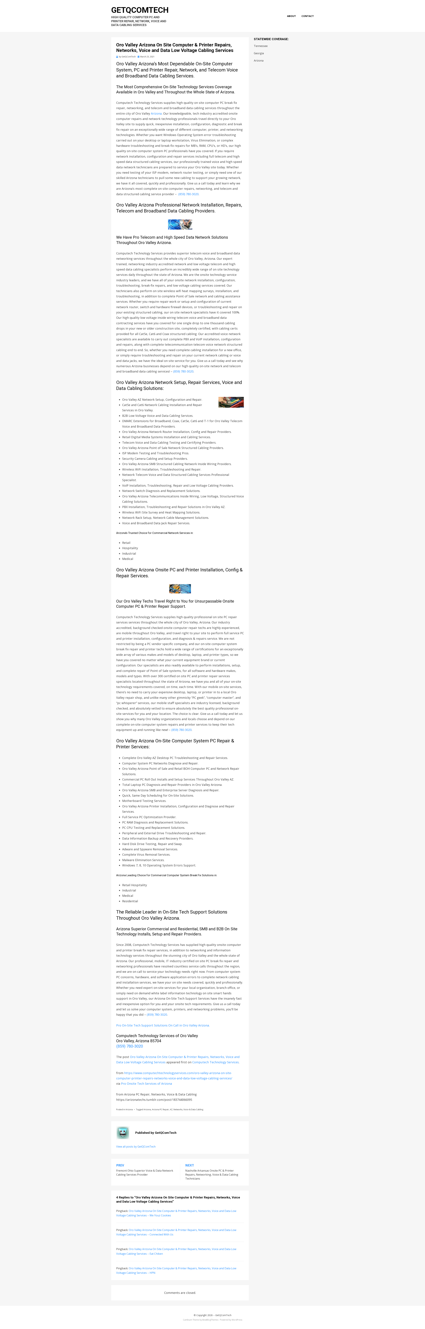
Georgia (259, 53)
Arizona (156, 113)
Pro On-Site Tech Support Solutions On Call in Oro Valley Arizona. (163, 1025)
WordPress (237, 1319)
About (291, 16)
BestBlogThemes (210, 1319)
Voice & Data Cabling (193, 1109)
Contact (307, 16)
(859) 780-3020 (188, 194)
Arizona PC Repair (160, 1109)
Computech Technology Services (215, 1062)
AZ (171, 1109)
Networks (177, 1109)
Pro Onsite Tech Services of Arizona (146, 1084)
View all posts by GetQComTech (136, 1146)
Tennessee (261, 46)
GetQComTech (140, 10)
